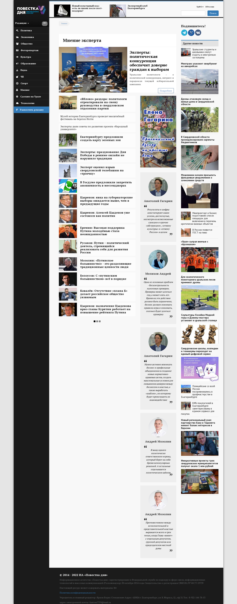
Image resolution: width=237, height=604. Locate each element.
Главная (64, 23)
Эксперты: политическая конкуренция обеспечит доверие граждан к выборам (149, 61)
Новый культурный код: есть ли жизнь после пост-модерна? (87, 8)
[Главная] (31, 13)
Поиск (213, 13)
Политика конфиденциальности (78, 592)
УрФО (199, 6)
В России (210, 6)
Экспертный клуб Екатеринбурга (138, 7)
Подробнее (166, 90)
